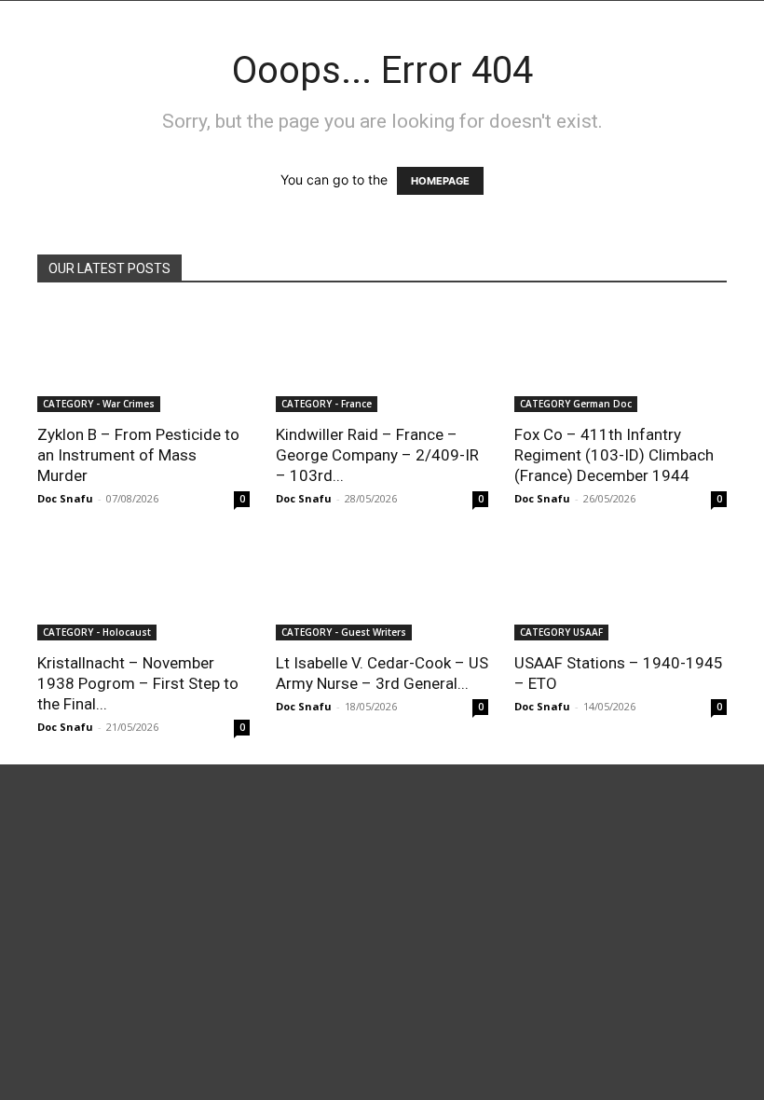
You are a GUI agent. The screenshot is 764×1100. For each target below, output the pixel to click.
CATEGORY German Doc (576, 403)
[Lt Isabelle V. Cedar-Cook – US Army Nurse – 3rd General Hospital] (382, 588)
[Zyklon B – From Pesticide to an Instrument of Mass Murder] (143, 359)
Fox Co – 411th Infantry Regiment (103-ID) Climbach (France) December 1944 (614, 455)
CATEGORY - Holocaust (97, 632)
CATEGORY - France (326, 403)
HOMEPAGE (440, 180)
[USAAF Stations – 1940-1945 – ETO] (620, 588)
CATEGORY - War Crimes (99, 403)
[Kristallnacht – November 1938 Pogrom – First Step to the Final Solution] (143, 588)
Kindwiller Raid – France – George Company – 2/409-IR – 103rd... (377, 455)
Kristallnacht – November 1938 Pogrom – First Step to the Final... (138, 683)
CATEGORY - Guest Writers (343, 632)
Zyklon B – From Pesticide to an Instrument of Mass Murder (138, 455)
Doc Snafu (65, 498)
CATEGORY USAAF (561, 632)
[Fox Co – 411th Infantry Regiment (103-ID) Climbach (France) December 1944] (620, 359)
